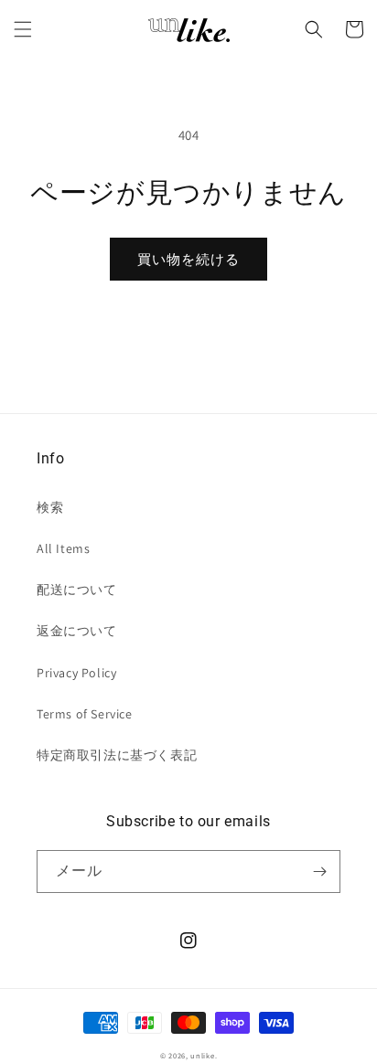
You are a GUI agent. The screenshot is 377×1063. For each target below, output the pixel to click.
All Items (63, 548)
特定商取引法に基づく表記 (117, 755)
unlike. (203, 1055)
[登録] (319, 871)
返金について (77, 630)
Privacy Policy (76, 672)
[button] (23, 29)
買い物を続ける (188, 259)
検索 (50, 507)
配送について (77, 589)
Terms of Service (85, 714)
